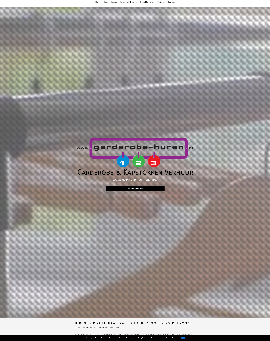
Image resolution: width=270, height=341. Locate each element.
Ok (183, 338)
